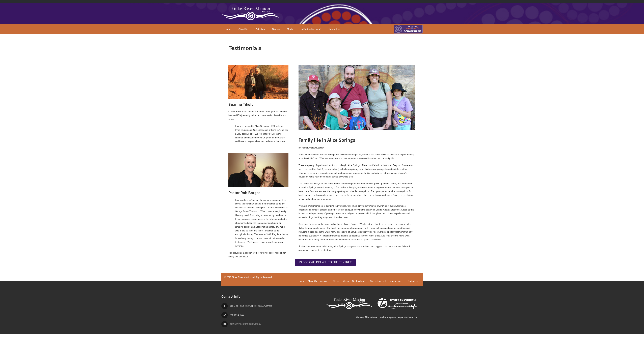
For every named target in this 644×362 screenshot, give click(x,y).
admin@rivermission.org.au (245, 324)
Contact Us (413, 281)
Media (346, 281)
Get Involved (358, 281)
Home (301, 281)
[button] (325, 262)
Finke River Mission (250, 13)
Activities (324, 281)
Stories (336, 281)
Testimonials (395, 281)
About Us (312, 281)
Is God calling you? (376, 281)
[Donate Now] (408, 29)
